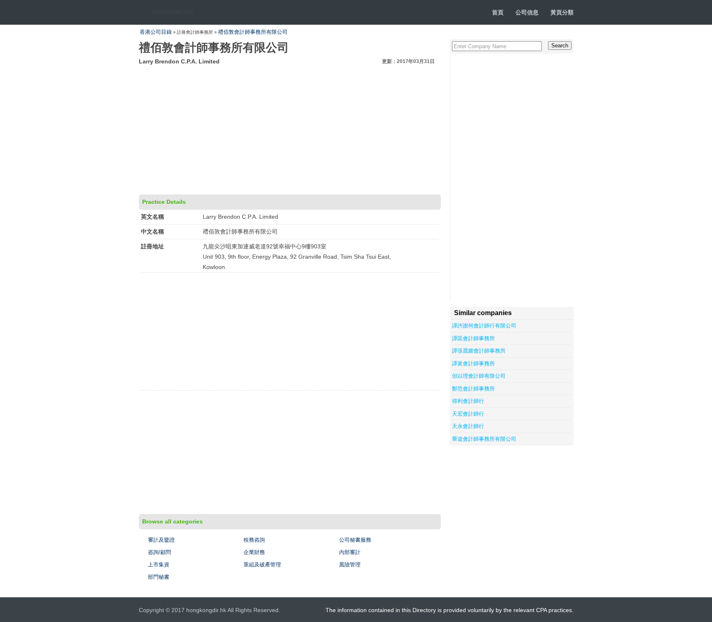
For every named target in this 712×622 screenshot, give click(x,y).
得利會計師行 (468, 401)
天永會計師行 (468, 426)
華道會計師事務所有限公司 (484, 439)
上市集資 (158, 564)
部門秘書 (158, 577)
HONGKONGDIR (172, 12)
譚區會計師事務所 (473, 338)
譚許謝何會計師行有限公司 (484, 326)
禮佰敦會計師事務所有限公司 (253, 32)
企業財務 (254, 552)
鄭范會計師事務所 (473, 389)
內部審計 (350, 552)
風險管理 (350, 564)
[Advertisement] (290, 128)
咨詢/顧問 (159, 552)
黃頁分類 (562, 12)
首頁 (498, 12)
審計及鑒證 (161, 540)
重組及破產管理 (262, 564)
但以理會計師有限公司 (479, 376)
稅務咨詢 (254, 540)
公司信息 (527, 12)
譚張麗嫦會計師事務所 (479, 351)
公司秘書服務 (355, 540)
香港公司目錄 (156, 32)
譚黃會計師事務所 (473, 363)
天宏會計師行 (468, 414)
